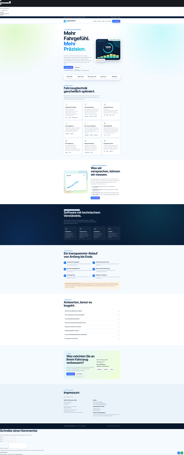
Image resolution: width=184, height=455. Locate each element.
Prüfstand (99, 21)
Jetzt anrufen (77, 67)
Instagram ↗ (99, 369)
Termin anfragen (116, 21)
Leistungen (95, 21)
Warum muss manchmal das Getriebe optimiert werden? (75, 322)
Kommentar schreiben (4, 448)
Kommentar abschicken (3, 452)
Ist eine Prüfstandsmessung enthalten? (72, 318)
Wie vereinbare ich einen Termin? (71, 338)
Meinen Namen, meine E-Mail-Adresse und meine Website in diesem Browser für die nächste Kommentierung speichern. (22, 450)
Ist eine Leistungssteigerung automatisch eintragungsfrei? (76, 334)
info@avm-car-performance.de (103, 366)
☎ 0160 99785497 (114, 17)
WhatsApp (118, 17)
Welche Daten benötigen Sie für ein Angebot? (73, 310)
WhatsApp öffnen (70, 373)
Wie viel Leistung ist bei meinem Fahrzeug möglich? (75, 314)
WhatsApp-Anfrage (68, 67)
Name (1, 437)
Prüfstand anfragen (95, 197)
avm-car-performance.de (4, 8)
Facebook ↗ (106, 369)
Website (1, 441)
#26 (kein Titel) (4, 10)
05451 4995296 (99, 401)
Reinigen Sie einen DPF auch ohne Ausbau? (73, 326)
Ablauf (103, 21)
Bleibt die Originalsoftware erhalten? (72, 330)
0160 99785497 (79, 373)
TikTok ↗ (112, 369)
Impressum (109, 21)
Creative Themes (19, 454)
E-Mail (1, 439)
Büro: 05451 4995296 (101, 364)
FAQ (106, 21)
